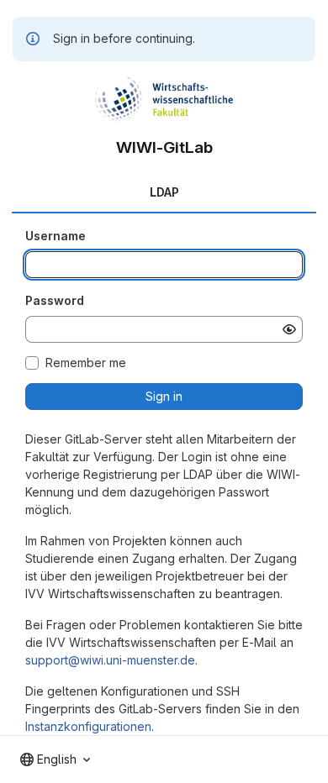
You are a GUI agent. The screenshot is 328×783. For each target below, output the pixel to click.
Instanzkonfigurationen (88, 726)
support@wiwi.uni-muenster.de (110, 660)
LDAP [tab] (164, 192)
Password (54, 300)
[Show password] (289, 329)
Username (55, 236)
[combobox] (55, 759)
